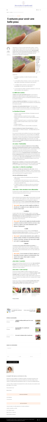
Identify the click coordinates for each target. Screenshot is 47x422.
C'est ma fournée (9, 399)
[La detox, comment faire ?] (26, 290)
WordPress (23, 420)
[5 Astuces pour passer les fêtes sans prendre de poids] (36, 290)
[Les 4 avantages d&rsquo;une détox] (17, 290)
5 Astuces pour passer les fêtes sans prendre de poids (35, 293)
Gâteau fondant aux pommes (11, 414)
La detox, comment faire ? (25, 293)
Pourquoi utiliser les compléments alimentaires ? (22, 328)
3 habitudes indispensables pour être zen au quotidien (24, 321)
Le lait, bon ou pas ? (24, 241)
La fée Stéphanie (9, 397)
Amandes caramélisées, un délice (12, 408)
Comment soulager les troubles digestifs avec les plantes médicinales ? (18, 406)
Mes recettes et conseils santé (23, 5)
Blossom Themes (14, 420)
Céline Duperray (8, 51)
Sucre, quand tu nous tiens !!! (18, 200)
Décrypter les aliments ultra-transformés (23, 335)
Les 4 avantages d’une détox (16, 293)
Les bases (8, 329)
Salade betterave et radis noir (11, 412)
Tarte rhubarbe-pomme (10, 410)
